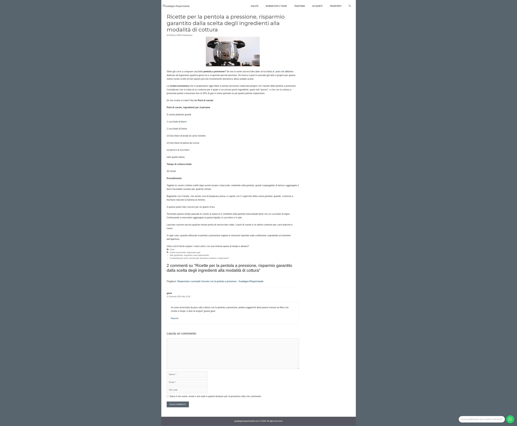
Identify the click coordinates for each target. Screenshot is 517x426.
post (278, 71)
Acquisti (317, 6)
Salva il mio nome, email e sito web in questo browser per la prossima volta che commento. (216, 396)
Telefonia (299, 6)
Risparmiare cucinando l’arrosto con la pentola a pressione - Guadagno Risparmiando (220, 281)
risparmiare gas (193, 252)
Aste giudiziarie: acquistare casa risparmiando (189, 255)
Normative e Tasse (276, 6)
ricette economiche (178, 252)
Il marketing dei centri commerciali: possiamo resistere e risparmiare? (199, 258)
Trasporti (335, 6)
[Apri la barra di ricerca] (349, 6)
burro (183, 121)
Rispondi (174, 318)
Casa (172, 249)
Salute (254, 6)
